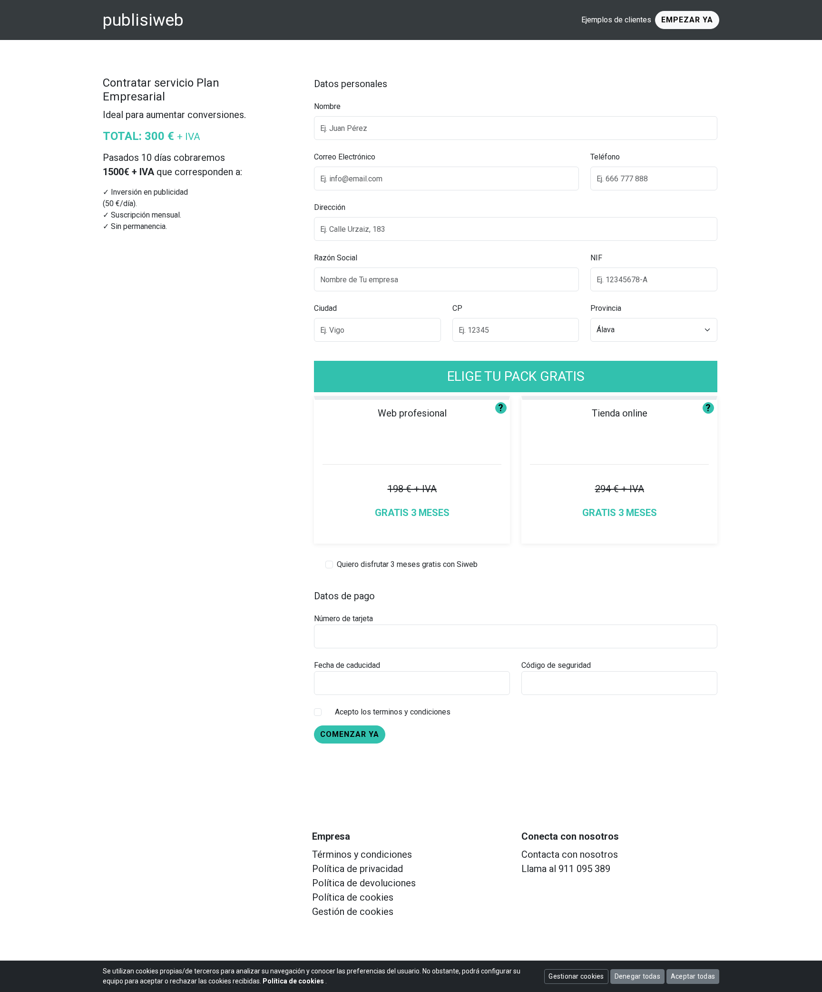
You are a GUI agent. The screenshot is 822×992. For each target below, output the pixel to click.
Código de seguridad (556, 665)
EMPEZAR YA (687, 19)
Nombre (327, 106)
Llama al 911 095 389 (565, 868)
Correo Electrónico (344, 156)
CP (457, 308)
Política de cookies (352, 897)
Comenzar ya (349, 734)
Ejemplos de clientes (616, 19)
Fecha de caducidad (347, 665)
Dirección (329, 207)
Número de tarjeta (343, 618)
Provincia (605, 308)
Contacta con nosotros (569, 854)
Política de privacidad (357, 868)
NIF (596, 257)
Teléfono (605, 156)
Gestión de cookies (352, 911)
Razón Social (335, 257)
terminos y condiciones (411, 711)
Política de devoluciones (364, 883)
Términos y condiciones (362, 854)
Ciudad (325, 308)
